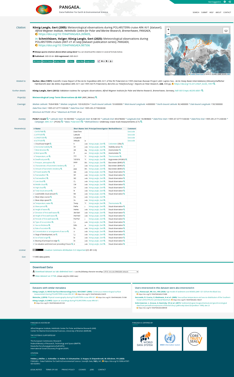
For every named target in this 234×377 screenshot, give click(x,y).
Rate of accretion (41, 228)
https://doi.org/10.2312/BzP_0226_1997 (193, 83)
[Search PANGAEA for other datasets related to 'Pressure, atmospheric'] (54, 162)
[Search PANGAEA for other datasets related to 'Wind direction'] (48, 150)
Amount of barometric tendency (47, 169)
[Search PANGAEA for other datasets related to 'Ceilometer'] (123, 144)
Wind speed (40, 153)
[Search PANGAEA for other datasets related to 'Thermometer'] (120, 156)
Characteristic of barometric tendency (49, 166)
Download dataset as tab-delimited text (54, 271)
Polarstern (76, 121)
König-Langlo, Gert (45, 27)
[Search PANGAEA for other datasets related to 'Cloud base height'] (50, 144)
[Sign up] (224, 1)
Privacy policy (68, 369)
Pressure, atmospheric (44, 162)
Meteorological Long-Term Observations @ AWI (57, 97)
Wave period (40, 206)
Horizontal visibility (42, 147)
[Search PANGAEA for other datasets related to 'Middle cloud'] (46, 184)
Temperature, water (43, 203)
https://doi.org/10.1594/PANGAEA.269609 (64, 34)
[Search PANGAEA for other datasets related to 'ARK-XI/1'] (62, 122)
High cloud (39, 187)
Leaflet (192, 74)
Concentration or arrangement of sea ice (51, 231)
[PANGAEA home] (44, 7)
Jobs (92, 369)
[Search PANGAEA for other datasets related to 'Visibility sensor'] (122, 147)
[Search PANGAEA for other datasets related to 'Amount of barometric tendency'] (61, 169)
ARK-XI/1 (49, 121)
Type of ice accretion (43, 222)
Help (211, 12)
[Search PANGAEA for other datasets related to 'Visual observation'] (124, 172)
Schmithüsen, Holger (53, 38)
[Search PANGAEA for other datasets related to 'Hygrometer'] (126, 159)
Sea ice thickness (41, 225)
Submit (204, 12)
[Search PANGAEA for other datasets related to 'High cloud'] (45, 187)
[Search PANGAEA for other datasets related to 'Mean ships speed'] (50, 200)
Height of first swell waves (45, 216)
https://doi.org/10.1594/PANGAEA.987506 (64, 45)
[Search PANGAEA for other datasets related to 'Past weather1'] (47, 175)
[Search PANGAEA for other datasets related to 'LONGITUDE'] (46, 137)
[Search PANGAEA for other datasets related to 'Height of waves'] (49, 209)
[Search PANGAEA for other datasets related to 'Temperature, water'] (52, 203)
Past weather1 (40, 175)
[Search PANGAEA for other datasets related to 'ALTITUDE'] (44, 140)
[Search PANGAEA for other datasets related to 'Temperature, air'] (49, 156)
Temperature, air (41, 156)
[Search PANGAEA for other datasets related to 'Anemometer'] (120, 150)
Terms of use (52, 369)
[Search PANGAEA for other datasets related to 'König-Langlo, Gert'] (104, 144)
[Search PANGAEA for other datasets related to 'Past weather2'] (47, 178)
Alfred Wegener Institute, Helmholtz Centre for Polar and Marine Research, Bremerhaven (86, 30)
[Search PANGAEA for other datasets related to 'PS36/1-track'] (47, 119)
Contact (227, 12)
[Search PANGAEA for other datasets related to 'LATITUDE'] (44, 134)
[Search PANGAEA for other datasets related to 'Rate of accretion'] (49, 228)
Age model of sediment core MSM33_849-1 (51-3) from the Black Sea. (178, 292)
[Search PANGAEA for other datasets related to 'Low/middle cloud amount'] (57, 194)
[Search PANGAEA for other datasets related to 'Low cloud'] (44, 181)
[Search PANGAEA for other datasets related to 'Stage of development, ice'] (56, 234)
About (218, 12)
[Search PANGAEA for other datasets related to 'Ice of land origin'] (49, 237)
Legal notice (36, 369)
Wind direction (41, 150)
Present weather (41, 172)
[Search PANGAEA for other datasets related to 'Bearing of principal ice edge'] (58, 241)
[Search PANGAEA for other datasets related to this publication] (214, 84)
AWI (228, 74)
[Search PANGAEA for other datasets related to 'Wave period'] (46, 206)
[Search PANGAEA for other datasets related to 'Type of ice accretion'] (52, 222)
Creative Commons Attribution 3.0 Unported (64, 250)
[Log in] (229, 1)
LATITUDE (39, 135)
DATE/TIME (39, 131)
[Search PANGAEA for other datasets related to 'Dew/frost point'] (48, 159)
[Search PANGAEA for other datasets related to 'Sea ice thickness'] (49, 225)
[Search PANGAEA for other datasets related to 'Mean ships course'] (51, 197)
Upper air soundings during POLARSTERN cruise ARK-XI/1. (66, 300)
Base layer (200, 74)
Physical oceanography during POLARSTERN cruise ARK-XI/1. (64, 297)
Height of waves (41, 209)
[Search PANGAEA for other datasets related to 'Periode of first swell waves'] (57, 219)
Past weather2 (40, 178)
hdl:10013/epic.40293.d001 (188, 90)
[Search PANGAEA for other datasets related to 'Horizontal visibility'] (51, 147)
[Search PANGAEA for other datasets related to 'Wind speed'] (46, 153)
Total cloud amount (42, 191)
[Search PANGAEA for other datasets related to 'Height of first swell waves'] (56, 216)
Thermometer (114, 156)
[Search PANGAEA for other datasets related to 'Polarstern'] (82, 122)
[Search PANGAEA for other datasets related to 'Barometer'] (124, 162)
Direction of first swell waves (46, 213)
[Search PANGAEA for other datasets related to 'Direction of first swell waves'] (58, 212)
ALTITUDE (39, 141)
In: (36, 38)
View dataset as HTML (46, 276)
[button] (184, 55)
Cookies (82, 369)
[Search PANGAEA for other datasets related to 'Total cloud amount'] (51, 190)
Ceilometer (113, 144)
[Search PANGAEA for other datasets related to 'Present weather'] (49, 172)
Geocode (131, 131)
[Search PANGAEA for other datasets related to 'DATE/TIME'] (45, 131)
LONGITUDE (40, 138)
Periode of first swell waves (45, 219)
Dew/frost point (41, 159)
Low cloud (39, 181)
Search (196, 12)
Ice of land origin (41, 238)
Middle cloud (40, 184)
